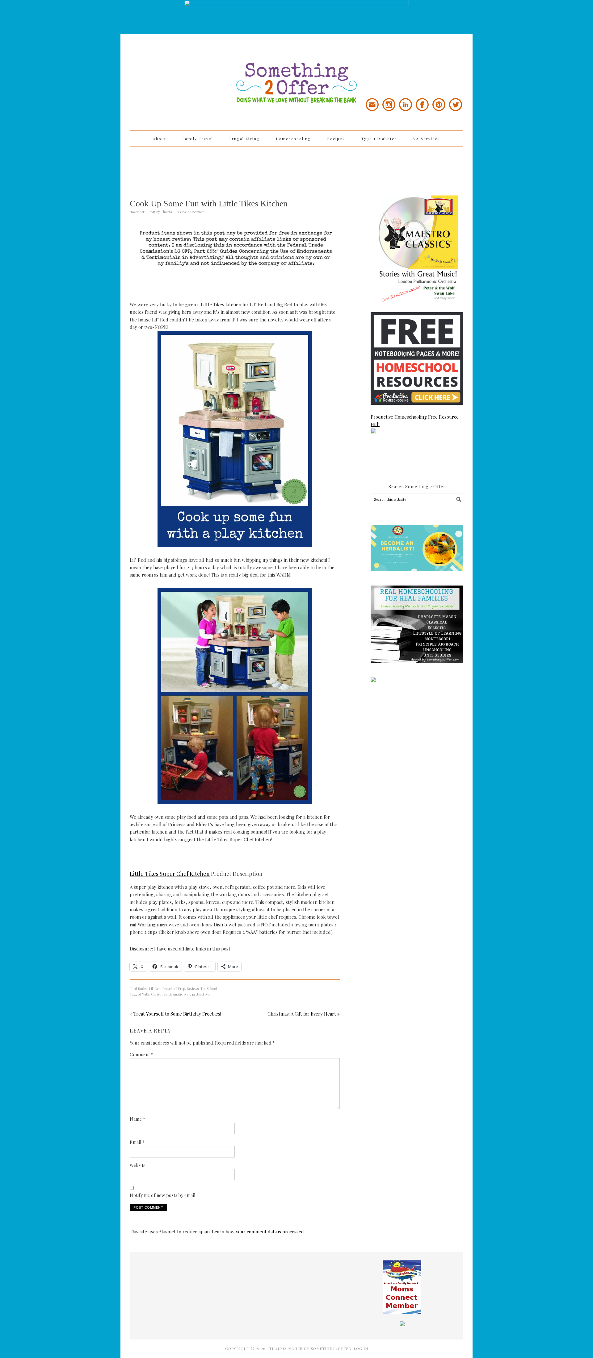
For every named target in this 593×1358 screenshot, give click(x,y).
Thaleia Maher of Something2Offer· (311, 1348)
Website (138, 1165)
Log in (361, 1348)
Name (137, 1119)
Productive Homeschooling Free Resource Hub (415, 420)
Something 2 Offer (185, 65)
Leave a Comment (191, 211)
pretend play (201, 994)
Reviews (193, 988)
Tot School (208, 988)
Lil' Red (155, 988)
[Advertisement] (296, 167)
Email (137, 1142)
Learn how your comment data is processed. (258, 1231)
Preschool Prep (173, 988)
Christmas (159, 994)
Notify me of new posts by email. (163, 1195)
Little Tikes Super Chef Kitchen (170, 873)
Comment (142, 1055)
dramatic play (179, 994)
